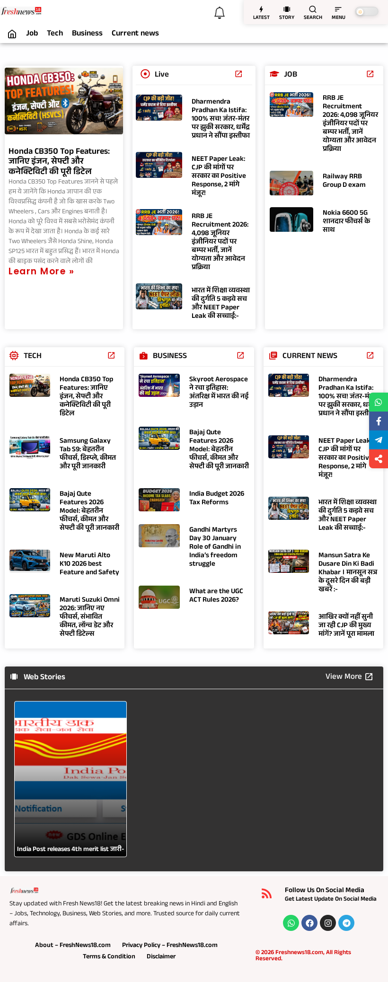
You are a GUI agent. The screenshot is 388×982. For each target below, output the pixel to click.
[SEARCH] (313, 9)
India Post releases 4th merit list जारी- (70, 850)
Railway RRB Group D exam (344, 181)
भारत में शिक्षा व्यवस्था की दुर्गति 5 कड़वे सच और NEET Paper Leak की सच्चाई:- (221, 304)
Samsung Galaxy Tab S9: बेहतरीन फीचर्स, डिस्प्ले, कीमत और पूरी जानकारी (88, 454)
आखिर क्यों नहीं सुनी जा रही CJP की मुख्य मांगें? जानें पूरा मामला (346, 626)
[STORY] (286, 9)
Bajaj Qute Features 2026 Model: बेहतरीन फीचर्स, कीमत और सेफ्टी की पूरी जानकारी (89, 512)
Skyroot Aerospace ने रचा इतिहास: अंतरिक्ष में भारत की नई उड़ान (218, 393)
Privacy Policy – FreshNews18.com (170, 946)
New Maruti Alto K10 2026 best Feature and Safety (89, 564)
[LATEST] (261, 9)
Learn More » (41, 271)
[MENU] (338, 9)
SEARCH (313, 18)
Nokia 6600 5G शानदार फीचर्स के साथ (346, 222)
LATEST (261, 18)
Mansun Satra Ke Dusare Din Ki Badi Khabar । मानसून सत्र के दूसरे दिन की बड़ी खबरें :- (347, 573)
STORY (286, 18)
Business (87, 34)
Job (32, 34)
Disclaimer (161, 957)
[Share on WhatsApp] (378, 402)
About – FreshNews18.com (73, 946)
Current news (135, 34)
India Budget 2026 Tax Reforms (216, 499)
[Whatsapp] (291, 923)
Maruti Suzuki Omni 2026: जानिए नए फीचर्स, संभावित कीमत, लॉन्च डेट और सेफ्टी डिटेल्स (90, 617)
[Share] (378, 458)
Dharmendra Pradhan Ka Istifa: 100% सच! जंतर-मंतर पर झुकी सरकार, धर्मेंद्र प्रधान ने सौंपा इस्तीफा (221, 119)
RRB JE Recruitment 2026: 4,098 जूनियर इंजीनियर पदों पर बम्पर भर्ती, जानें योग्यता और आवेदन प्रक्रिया (220, 242)
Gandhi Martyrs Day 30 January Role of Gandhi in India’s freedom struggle (215, 547)
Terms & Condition (109, 957)
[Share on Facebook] (378, 421)
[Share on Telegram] (378, 439)
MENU (338, 18)
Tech (55, 34)
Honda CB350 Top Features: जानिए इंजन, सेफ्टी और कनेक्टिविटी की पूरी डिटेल (59, 162)
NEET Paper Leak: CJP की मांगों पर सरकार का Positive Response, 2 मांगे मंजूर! (219, 177)
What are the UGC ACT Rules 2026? (216, 596)
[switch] (367, 11)
